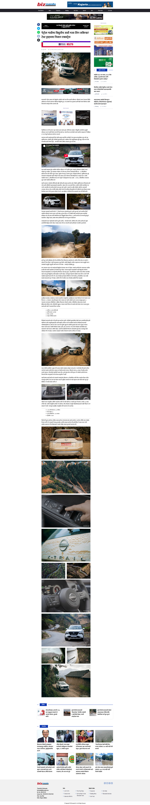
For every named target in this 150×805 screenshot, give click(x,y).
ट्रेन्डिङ (43, 705)
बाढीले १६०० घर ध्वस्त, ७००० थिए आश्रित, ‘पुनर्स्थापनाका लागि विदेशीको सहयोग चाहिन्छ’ (102, 77)
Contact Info (67, 793)
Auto (92, 10)
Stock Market (41, 10)
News (50, 10)
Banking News (93, 793)
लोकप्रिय (44, 726)
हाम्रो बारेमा (66, 791)
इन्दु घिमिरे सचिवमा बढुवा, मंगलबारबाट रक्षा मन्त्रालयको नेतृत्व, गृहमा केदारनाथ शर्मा (83, 746)
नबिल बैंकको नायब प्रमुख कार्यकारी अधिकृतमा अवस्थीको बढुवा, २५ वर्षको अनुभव (64, 746)
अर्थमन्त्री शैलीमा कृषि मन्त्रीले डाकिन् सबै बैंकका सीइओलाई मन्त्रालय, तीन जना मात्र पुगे (64, 769)
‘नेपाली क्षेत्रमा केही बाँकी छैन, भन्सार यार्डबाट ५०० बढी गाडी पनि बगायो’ (104, 746)
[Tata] (82, 118)
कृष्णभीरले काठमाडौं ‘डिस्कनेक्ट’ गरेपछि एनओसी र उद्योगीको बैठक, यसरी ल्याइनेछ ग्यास (79, 713)
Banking (67, 10)
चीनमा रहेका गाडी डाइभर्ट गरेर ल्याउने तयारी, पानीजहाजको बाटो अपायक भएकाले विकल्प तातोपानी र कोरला (84, 770)
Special (84, 10)
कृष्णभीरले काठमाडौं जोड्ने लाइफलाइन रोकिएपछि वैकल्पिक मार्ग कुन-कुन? (104, 712)
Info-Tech (76, 10)
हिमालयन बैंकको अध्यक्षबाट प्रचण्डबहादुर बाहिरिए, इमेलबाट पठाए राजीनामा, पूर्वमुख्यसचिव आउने (45, 747)
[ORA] (65, 91)
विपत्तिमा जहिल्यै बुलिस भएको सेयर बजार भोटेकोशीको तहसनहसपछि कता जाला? (103, 89)
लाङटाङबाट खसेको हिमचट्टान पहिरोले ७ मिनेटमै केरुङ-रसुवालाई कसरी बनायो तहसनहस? (103, 102)
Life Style (110, 10)
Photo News (100, 10)
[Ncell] (65, 26)
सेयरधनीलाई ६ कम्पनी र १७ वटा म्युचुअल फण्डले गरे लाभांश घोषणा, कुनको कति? (53, 713)
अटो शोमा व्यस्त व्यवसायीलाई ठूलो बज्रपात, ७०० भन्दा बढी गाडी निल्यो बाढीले (104, 769)
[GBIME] (66, 118)
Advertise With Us (68, 796)
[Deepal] (75, 17)
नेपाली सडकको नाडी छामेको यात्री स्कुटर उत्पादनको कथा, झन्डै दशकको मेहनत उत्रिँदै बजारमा (46, 769)
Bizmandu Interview (107, 793)
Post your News (80, 791)
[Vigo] (49, 118)
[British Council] (65, 44)
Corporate (58, 10)
